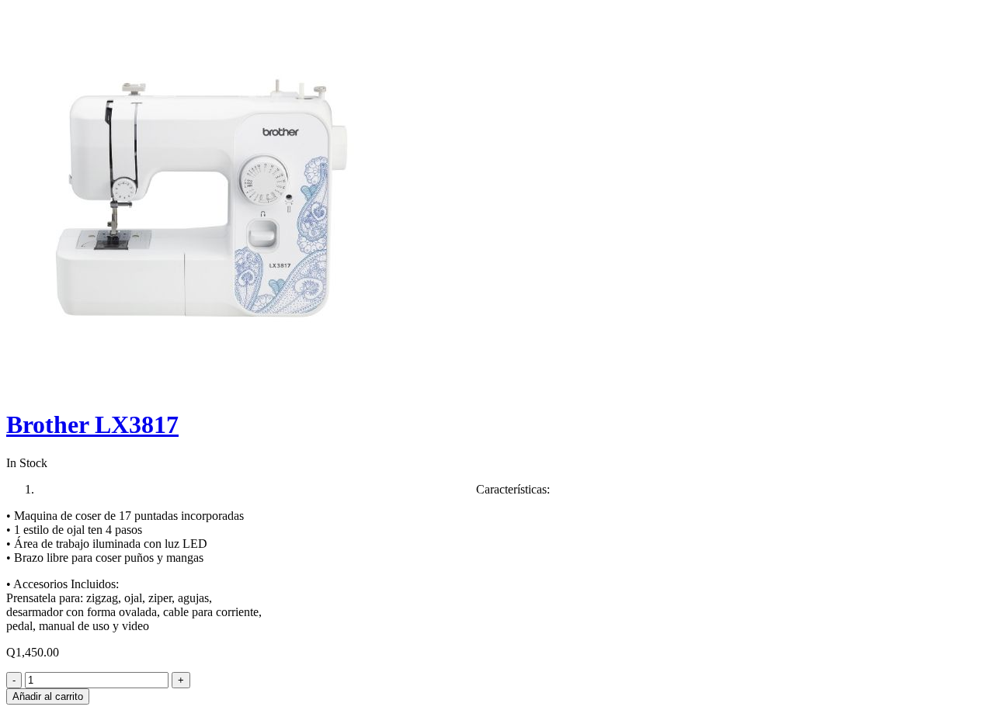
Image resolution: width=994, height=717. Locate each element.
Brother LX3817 (92, 424)
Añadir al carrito (47, 696)
